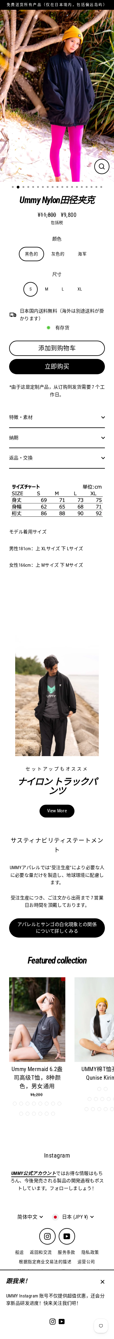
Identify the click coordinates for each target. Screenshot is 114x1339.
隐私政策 (90, 1252)
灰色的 (57, 253)
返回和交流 (41, 1252)
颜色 (57, 239)
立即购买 (57, 366)
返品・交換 (21, 458)
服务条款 (66, 1252)
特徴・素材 (21, 417)
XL (80, 289)
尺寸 (57, 274)
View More (57, 811)
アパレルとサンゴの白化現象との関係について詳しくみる (57, 928)
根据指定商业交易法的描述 (45, 1261)
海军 (82, 253)
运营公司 (86, 1261)
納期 (14, 438)
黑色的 (31, 253)
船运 (19, 1252)
